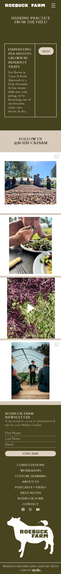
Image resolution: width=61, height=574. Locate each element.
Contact (30, 504)
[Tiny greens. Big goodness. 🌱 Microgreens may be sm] (30, 308)
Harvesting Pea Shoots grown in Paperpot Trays (19, 58)
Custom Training (30, 476)
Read (46, 51)
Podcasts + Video (30, 487)
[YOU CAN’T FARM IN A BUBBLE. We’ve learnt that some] (30, 370)
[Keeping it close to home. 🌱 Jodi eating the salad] (30, 245)
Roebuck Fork (31, 498)
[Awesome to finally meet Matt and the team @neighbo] (30, 182)
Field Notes (30, 493)
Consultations (30, 465)
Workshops (30, 470)
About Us (30, 482)
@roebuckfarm (30, 143)
